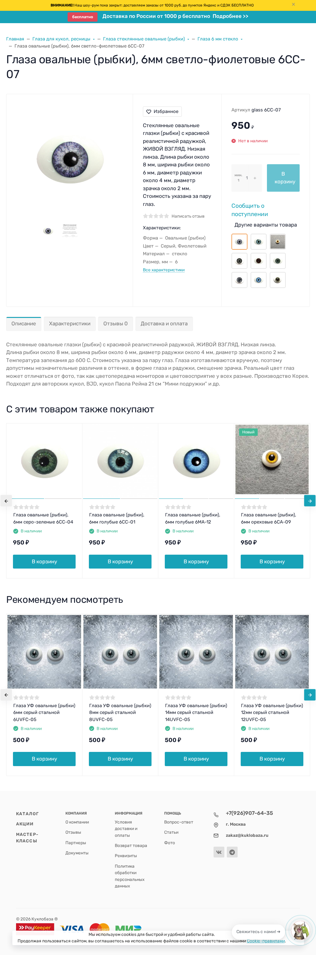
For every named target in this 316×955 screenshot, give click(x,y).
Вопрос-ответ (178, 821)
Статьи (171, 832)
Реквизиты (126, 855)
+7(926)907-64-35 (249, 813)
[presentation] (6, 501)
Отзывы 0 (115, 323)
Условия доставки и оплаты (126, 828)
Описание (23, 323)
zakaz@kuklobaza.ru (247, 835)
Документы (77, 852)
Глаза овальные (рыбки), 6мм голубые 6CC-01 (116, 518)
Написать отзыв (188, 216)
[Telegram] (232, 852)
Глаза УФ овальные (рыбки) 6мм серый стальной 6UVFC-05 (44, 712)
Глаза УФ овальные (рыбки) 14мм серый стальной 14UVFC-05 (196, 712)
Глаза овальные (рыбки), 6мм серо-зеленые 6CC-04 (43, 518)
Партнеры (75, 842)
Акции (25, 823)
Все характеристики (164, 269)
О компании (77, 821)
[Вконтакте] (219, 852)
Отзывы (73, 832)
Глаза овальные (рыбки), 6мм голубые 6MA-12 (192, 518)
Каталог (27, 813)
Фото (169, 842)
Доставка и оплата (164, 323)
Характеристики (69, 323)
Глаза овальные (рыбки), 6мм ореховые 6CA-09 (268, 518)
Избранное (166, 111)
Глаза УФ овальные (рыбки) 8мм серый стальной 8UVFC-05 (120, 712)
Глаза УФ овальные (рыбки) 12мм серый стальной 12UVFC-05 (272, 712)
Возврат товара (131, 845)
